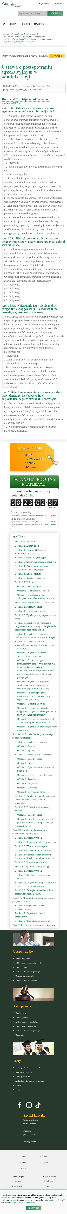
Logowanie (58, 3)
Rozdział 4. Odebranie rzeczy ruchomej (34, 850)
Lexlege (18, 1181)
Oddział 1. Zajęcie (26, 746)
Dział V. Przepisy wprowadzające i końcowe (33, 925)
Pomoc (23, 1156)
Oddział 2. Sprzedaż (27, 750)
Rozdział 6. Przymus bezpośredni (31, 862)
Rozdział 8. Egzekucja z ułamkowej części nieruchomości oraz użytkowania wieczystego (35, 799)
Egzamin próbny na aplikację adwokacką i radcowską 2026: (28, 515)
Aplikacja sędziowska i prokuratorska (29, 1081)
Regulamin (44, 1162)
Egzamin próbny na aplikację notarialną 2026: (31, 493)
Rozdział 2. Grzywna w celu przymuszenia (35, 842)
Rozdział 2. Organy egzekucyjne (30, 557)
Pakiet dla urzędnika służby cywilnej (29, 963)
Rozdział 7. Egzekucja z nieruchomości (34, 754)
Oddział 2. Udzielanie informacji (33, 590)
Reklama (43, 1156)
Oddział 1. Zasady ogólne (29, 586)
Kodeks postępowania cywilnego (27, 971)
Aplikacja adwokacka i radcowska (28, 1067)
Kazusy (30, 462)
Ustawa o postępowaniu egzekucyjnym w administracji (24, 36)
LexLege (31, 466)
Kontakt (23, 1162)
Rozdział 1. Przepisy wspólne (29, 837)
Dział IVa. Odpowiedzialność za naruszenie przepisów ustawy (27, 39)
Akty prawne (31, 34)
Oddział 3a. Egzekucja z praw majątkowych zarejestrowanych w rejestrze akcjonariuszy (33, 696)
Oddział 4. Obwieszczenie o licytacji (34, 775)
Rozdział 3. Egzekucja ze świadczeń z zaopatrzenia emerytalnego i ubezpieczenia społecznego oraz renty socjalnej (35, 626)
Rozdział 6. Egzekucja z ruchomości (32, 742)
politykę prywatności (27, 1202)
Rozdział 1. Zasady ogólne (27, 545)
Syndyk (18, 1085)
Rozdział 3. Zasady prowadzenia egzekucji (35, 562)
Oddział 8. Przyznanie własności (33, 792)
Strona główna (17, 34)
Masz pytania (28, 1141)
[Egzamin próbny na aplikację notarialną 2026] (34, 482)
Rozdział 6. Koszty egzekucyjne (30, 578)
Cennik (26, 24)
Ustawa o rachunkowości (24, 976)
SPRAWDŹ (57, 56)
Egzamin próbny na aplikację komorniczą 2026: (25, 522)
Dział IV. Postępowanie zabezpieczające (31, 866)
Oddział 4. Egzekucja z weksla (32, 703)
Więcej (40, 24)
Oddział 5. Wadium (26, 779)
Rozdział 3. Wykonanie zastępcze (31, 846)
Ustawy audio (35, 459)
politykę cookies (11, 1202)
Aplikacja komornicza (23, 1072)
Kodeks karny (20, 1013)
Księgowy (19, 1089)
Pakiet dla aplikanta (22, 958)
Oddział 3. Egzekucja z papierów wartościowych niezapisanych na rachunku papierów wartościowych (34, 685)
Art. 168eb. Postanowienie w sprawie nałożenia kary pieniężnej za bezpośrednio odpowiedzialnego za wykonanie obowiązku (33, 396)
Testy (13, 24)
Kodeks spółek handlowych (25, 1026)
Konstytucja (19, 1035)
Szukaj (55, 13)
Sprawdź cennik (28, 448)
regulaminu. (53, 1200)
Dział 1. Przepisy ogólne (24, 541)
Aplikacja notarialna (23, 1076)
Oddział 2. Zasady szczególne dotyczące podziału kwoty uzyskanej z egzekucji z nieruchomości (36, 822)
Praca (23, 1168)
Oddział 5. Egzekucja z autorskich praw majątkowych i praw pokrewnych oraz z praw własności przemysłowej (36, 711)
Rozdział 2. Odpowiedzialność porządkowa (19, 41)
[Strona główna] (4, 24)
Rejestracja (44, 3)
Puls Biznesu (49, 1181)
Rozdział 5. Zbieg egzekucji (28, 573)
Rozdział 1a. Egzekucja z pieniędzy (32, 611)
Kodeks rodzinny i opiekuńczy (27, 1022)
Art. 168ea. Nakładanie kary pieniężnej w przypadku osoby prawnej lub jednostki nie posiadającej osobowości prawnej (30, 309)
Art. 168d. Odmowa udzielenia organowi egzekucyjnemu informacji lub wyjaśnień (28, 109)
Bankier (50, 1186)
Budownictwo (17, 1186)
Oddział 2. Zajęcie (26, 763)
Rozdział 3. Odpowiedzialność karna (32, 921)
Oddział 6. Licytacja (27, 783)
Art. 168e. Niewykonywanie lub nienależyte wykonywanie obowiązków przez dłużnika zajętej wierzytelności (33, 242)
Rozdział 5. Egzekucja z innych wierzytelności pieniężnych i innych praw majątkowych (35, 645)
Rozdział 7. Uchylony (25, 582)
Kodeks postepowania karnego (27, 980)
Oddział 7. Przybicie (27, 787)
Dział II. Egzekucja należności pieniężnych (33, 602)
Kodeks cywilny (21, 967)
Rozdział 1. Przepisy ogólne (28, 606)
